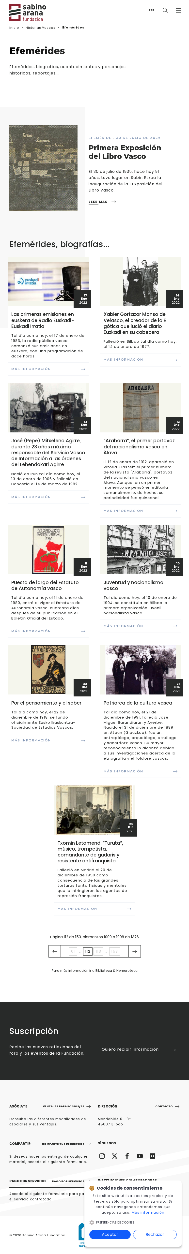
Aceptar (110, 1234)
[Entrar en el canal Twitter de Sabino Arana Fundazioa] (114, 1156)
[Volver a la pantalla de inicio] (24, 12)
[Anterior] (54, 951)
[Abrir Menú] (178, 10)
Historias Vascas (40, 28)
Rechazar (155, 1234)
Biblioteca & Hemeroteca (116, 970)
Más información (148, 1212)
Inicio (14, 28)
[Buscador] (165, 10)
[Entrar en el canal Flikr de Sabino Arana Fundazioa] (152, 1156)
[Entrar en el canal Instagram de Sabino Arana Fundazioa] (102, 1156)
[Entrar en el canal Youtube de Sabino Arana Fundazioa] (140, 1156)
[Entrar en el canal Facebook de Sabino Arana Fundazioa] (127, 1156)
